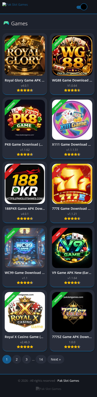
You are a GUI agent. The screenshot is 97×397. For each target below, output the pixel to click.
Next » (56, 359)
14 (41, 359)
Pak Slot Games (68, 380)
